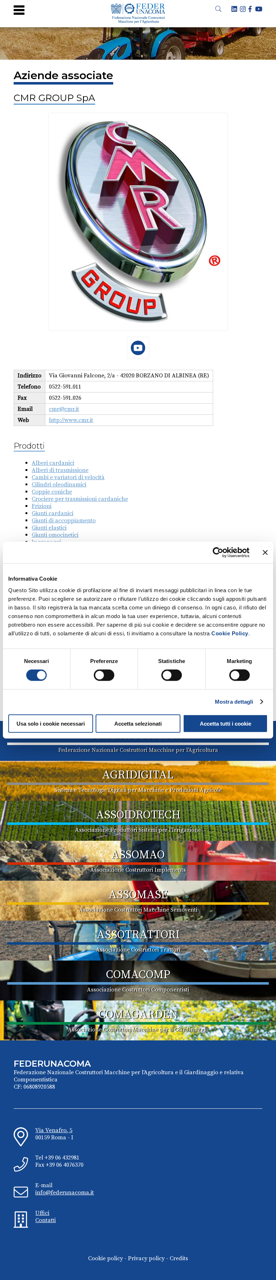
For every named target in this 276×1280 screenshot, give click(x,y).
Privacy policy (146, 1258)
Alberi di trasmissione (60, 470)
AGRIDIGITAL (138, 775)
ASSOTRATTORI (138, 935)
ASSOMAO (138, 855)
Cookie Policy (229, 633)
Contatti (45, 1220)
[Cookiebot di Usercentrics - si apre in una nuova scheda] (218, 552)
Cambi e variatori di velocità (68, 477)
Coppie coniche (52, 491)
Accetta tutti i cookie (225, 723)
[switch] (104, 675)
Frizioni (41, 506)
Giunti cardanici (52, 513)
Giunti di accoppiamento (64, 520)
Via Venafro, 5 (53, 1130)
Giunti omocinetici (55, 535)
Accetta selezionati (138, 723)
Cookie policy (105, 1258)
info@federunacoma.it (64, 1192)
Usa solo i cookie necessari (51, 723)
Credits (179, 1258)
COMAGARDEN (138, 1015)
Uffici (42, 1213)
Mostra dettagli (234, 702)
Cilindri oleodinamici (59, 484)
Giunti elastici (49, 527)
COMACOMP (138, 975)
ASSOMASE (138, 895)
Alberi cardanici (53, 463)
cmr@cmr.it (64, 409)
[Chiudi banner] (265, 552)
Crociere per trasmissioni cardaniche (80, 499)
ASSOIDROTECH (138, 815)
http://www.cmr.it (71, 420)
